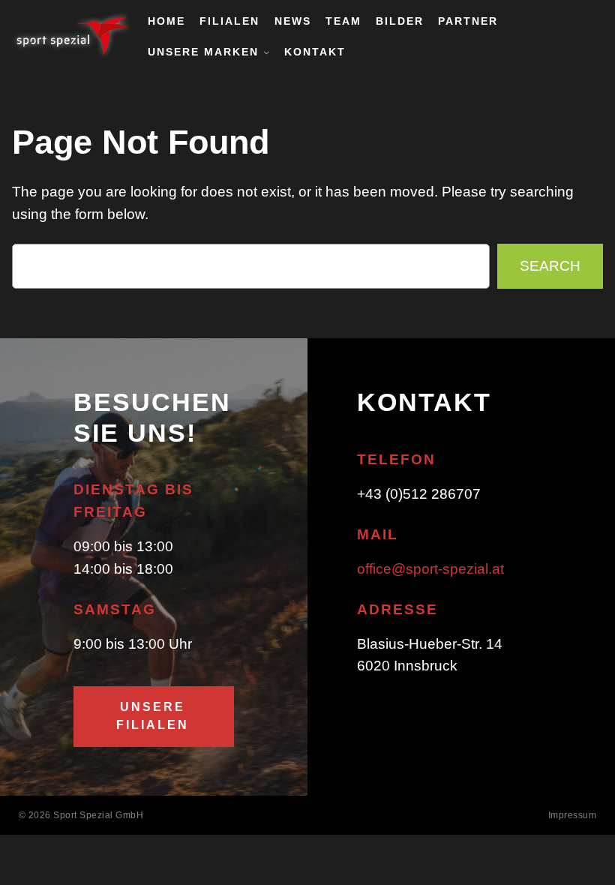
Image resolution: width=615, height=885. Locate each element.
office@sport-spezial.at (430, 569)
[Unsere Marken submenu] (266, 52)
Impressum (572, 815)
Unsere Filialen (152, 715)
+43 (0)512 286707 (419, 494)
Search (550, 266)
